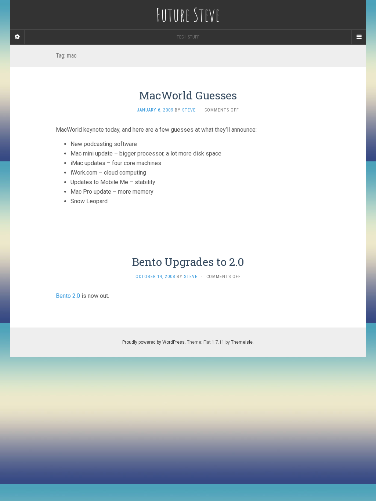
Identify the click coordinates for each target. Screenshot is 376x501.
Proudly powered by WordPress (153, 342)
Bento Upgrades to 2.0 (188, 262)
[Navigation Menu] (358, 37)
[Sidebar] (17, 37)
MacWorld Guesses (188, 95)
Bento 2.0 (68, 295)
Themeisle (242, 342)
